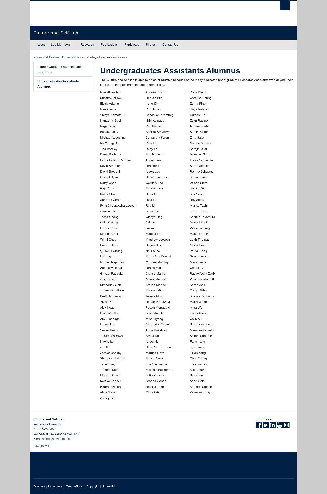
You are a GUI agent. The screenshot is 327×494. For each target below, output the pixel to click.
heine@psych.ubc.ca (56, 438)
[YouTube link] (280, 426)
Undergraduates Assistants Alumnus (58, 83)
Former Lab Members (74, 57)
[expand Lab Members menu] (74, 44)
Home (38, 57)
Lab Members (61, 44)
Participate (131, 44)
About (41, 44)
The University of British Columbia (43, 13)
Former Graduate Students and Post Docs (59, 69)
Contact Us (170, 44)
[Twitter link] (266, 426)
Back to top (41, 446)
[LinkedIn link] (273, 426)
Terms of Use (74, 486)
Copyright (92, 486)
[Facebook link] (259, 426)
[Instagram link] (286, 426)
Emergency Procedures (47, 486)
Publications (109, 44)
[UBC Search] (285, 5)
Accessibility (110, 486)
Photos (151, 44)
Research (87, 44)
